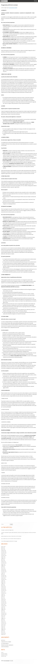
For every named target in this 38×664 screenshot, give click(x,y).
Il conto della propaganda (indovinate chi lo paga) (9, 541)
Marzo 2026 (3, 549)
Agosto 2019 (3, 615)
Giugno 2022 (3, 581)
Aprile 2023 (3, 574)
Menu (36, 0)
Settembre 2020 (3, 605)
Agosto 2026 (3, 546)
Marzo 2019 (3, 620)
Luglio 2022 (3, 580)
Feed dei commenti (4, 654)
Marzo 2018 (3, 632)
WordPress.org (3, 656)
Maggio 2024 (3, 565)
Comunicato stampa (6, 641)
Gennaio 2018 (3, 633)
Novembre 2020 (3, 603)
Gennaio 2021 (3, 600)
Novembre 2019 (3, 613)
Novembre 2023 (3, 571)
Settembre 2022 (3, 579)
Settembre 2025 (3, 555)
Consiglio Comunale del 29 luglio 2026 (7, 530)
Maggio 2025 (3, 557)
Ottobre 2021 (3, 591)
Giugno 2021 (3, 595)
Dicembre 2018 (3, 623)
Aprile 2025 (3, 559)
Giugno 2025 (3, 556)
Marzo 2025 (3, 560)
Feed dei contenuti (4, 653)
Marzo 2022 (3, 585)
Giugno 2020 (3, 608)
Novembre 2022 (3, 576)
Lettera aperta (4, 643)
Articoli (3, 640)
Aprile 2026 (3, 547)
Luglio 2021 (3, 594)
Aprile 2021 (3, 596)
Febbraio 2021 (3, 599)
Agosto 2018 (3, 625)
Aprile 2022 (3, 584)
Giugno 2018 (3, 628)
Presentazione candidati (7, 645)
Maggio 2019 (3, 618)
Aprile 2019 (3, 619)
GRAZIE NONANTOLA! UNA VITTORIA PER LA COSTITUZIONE (11, 536)
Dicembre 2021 (3, 589)
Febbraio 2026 (3, 550)
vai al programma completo (13, 7)
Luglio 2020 (3, 606)
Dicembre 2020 (3, 601)
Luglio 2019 (3, 616)
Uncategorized (5, 646)
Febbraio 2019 (3, 621)
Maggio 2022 (3, 583)
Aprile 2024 (3, 566)
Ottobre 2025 (3, 554)
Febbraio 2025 (3, 561)
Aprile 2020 (3, 610)
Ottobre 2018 (3, 624)
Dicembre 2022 (3, 575)
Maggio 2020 (3, 609)
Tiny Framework (6, 660)
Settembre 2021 (3, 593)
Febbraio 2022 (3, 586)
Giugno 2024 (3, 564)
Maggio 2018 (3, 629)
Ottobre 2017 (3, 634)
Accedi (2, 652)
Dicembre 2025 (3, 551)
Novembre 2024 (3, 562)
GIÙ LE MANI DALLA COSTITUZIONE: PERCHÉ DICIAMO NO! (11, 538)
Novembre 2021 (3, 590)
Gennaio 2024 (3, 569)
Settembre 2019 (3, 614)
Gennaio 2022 (3, 588)
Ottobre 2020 (3, 604)
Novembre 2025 (3, 552)
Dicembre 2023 (3, 570)
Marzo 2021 (3, 598)
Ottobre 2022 (3, 578)
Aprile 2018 (3, 630)
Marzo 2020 (3, 611)
